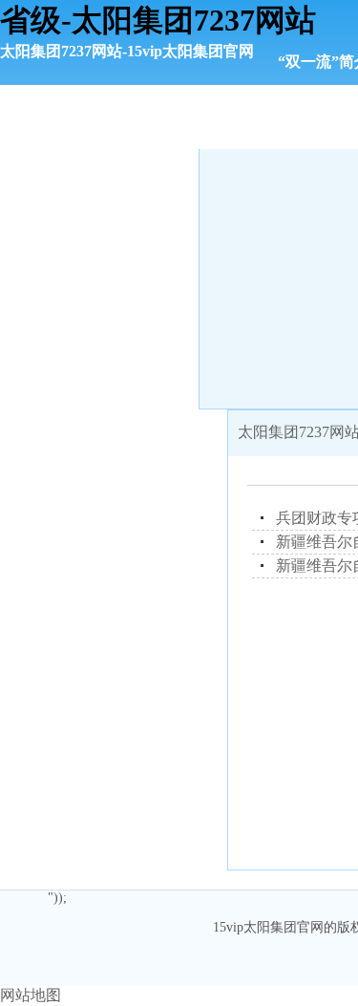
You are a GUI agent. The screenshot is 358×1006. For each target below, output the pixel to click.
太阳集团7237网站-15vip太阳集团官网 (127, 51)
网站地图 (30, 995)
